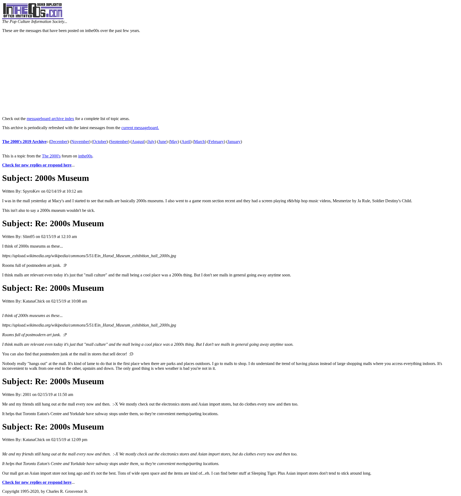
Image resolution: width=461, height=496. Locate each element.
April (185, 141)
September (119, 141)
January (234, 141)
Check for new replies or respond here (36, 165)
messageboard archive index (50, 118)
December (58, 141)
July (151, 141)
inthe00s (85, 156)
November (80, 141)
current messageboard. (140, 127)
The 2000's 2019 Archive (24, 141)
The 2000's (51, 156)
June (162, 141)
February (216, 141)
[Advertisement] (230, 74)
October (99, 141)
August (138, 141)
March (199, 141)
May (174, 141)
